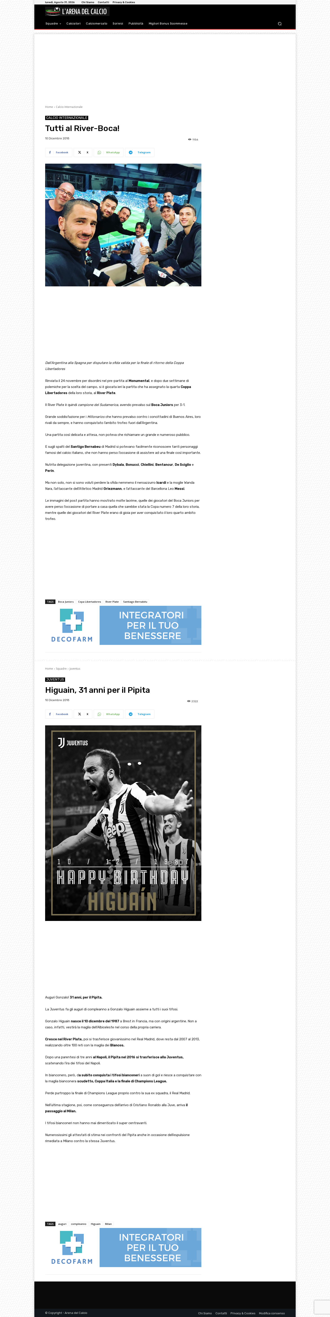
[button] (279, 23)
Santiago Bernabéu (135, 601)
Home (49, 107)
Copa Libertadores (89, 601)
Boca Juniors (66, 601)
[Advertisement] (165, 65)
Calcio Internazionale (69, 107)
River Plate (112, 601)
